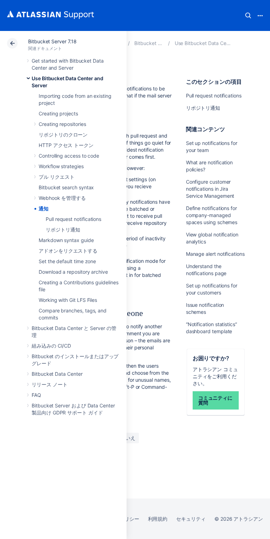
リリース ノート (49, 384)
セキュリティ (191, 519)
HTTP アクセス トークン (66, 145)
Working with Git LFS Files (68, 300)
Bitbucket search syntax (66, 187)
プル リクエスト (56, 177)
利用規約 (158, 519)
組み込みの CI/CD (51, 346)
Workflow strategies (61, 166)
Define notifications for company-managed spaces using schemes (212, 215)
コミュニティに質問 (215, 400)
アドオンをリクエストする (68, 251)
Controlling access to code (69, 156)
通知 (44, 208)
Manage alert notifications (215, 254)
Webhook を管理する (62, 198)
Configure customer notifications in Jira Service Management (210, 189)
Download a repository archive (73, 272)
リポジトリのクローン (63, 135)
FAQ (36, 395)
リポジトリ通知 (63, 230)
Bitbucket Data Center (57, 374)
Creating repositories (62, 124)
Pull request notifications (73, 219)
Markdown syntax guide (66, 240)
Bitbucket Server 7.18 (52, 41)
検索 (248, 15)
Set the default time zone (67, 261)
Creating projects (58, 113)
